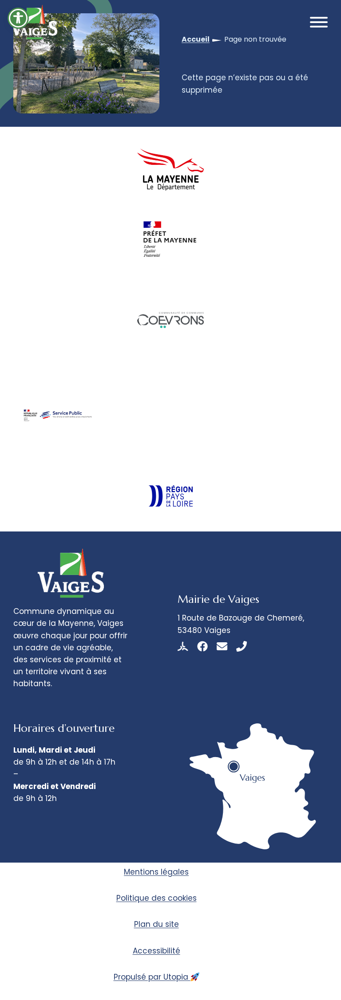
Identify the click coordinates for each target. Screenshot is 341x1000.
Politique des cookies (156, 898)
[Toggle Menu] (319, 22)
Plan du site (156, 924)
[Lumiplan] (183, 646)
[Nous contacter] (222, 646)
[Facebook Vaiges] (202, 646)
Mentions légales (156, 872)
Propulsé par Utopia (152, 977)
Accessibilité (156, 950)
